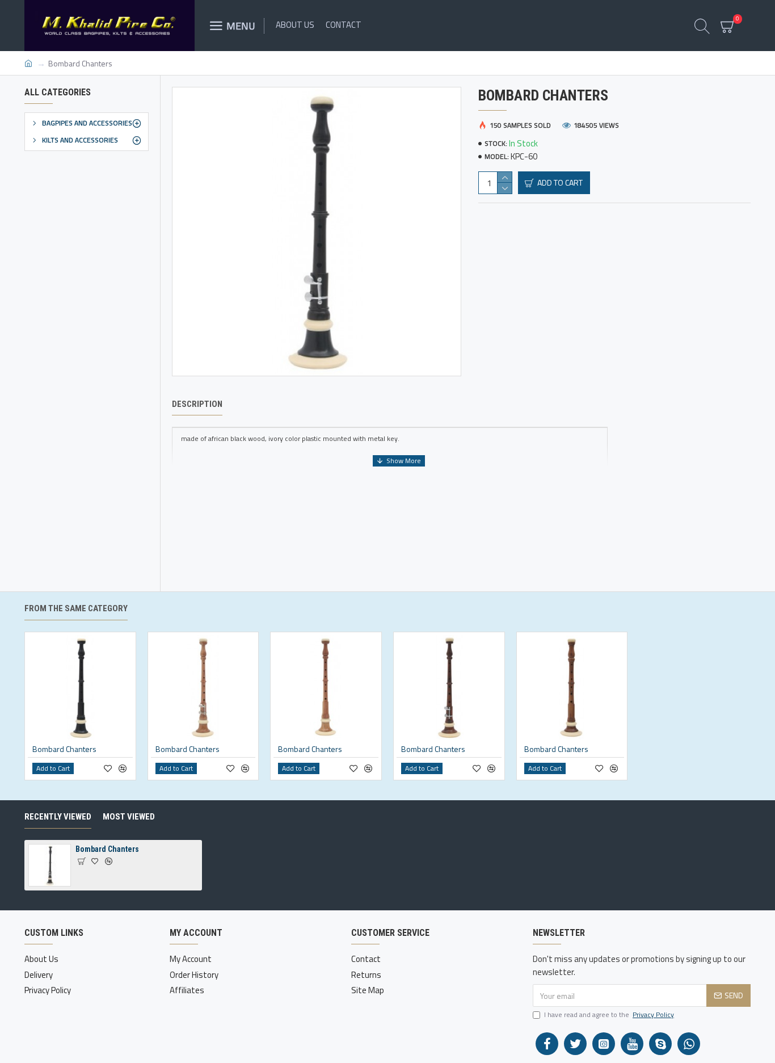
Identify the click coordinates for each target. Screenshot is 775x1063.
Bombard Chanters (64, 749)
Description (197, 404)
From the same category (76, 608)
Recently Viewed (57, 817)
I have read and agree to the (609, 1015)
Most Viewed (129, 817)
